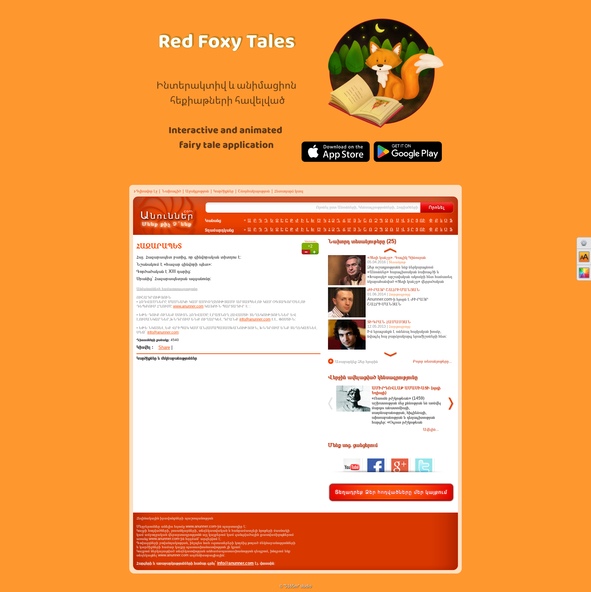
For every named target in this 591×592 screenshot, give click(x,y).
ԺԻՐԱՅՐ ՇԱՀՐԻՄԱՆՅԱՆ (393, 289)
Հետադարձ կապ (288, 191)
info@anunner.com (255, 319)
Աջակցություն (197, 191)
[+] (314, 252)
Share (164, 347)
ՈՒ (422, 220)
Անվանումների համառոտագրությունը (166, 289)
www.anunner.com (188, 306)
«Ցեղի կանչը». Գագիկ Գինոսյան (396, 257)
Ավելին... (431, 429)
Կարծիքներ (223, 191)
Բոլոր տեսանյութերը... (432, 361)
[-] (306, 252)
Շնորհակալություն (254, 191)
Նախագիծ (171, 191)
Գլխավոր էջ (146, 191)
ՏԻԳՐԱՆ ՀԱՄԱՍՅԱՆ (389, 321)
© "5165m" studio (295, 586)
